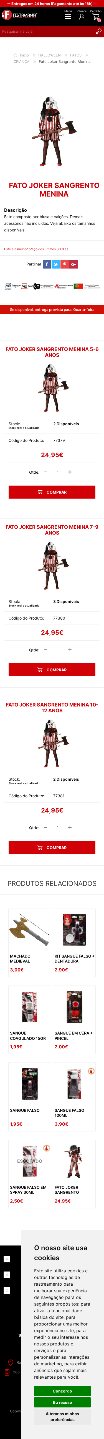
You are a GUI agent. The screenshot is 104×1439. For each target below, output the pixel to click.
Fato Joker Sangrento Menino (67, 1192)
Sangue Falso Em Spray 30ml (28, 1190)
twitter (56, 264)
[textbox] (46, 31)
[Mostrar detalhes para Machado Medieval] (30, 930)
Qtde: (34, 472)
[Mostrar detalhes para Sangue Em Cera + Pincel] (74, 1007)
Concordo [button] (62, 1391)
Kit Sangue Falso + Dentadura (75, 958)
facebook (47, 264)
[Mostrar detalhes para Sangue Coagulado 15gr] (30, 1007)
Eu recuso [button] (62, 1402)
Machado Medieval (20, 958)
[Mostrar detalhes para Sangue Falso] (30, 1084)
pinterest (64, 264)
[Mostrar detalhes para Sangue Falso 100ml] (74, 1084)
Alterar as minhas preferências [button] (62, 1416)
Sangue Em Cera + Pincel (74, 1035)
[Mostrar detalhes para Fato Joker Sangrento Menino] (74, 1161)
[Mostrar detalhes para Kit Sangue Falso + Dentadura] (74, 930)
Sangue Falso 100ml (69, 1113)
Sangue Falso (25, 1110)
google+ (73, 264)
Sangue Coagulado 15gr (28, 1035)
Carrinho (96, 11)
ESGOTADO (29, 1161)
